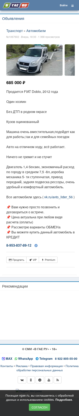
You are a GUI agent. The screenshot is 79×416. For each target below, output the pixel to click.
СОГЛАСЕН (39, 407)
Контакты (6, 366)
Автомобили (36, 30)
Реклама (22, 366)
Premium (49, 259)
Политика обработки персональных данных (47, 368)
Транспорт (14, 30)
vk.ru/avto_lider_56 (58, 197)
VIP (34, 259)
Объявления (13, 18)
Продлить (18, 259)
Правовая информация (46, 366)
